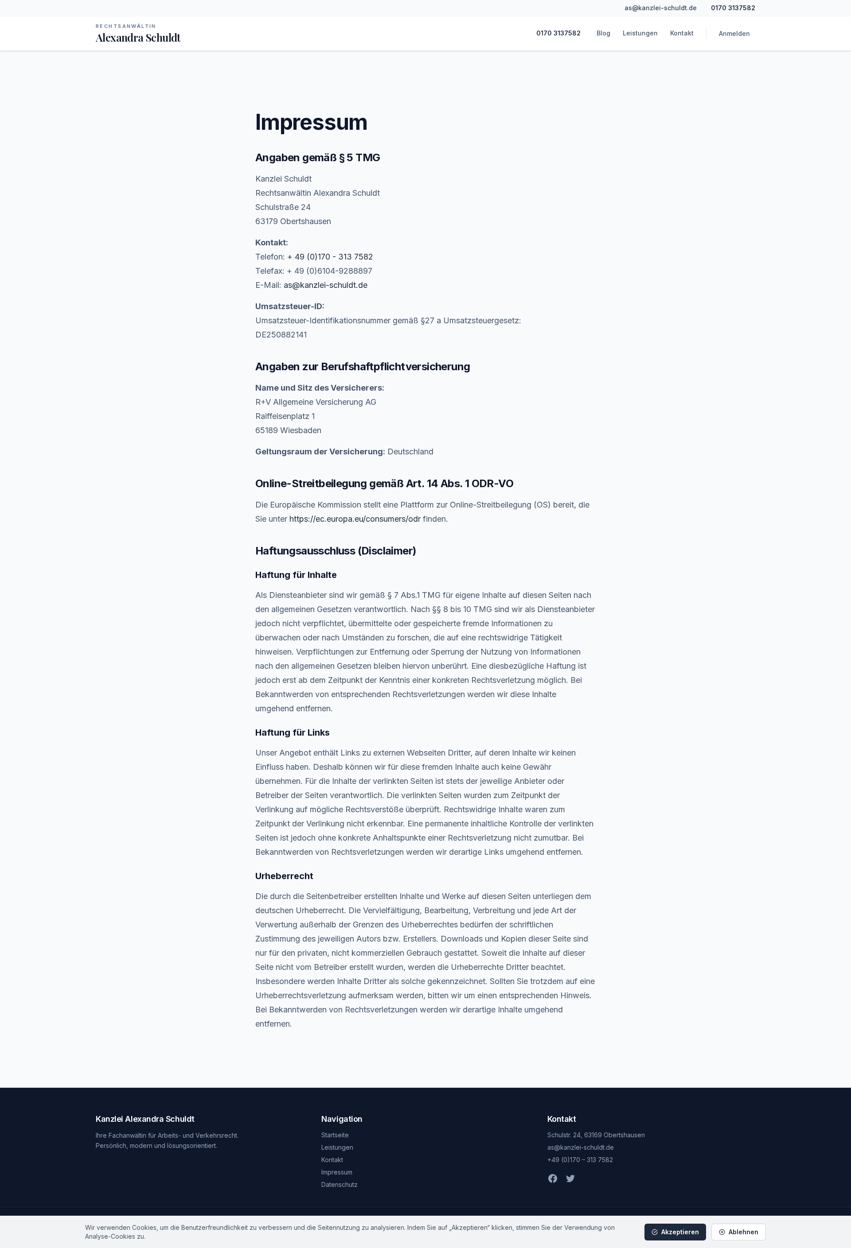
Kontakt (682, 33)
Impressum (336, 1172)
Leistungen (640, 33)
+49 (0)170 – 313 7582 (580, 1159)
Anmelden (734, 33)
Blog (603, 33)
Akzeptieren (680, 1232)
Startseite (335, 1135)
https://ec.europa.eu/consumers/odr (355, 518)
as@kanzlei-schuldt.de (661, 8)
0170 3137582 (733, 8)
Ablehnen (743, 1232)
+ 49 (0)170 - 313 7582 (330, 256)
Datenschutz (339, 1184)
